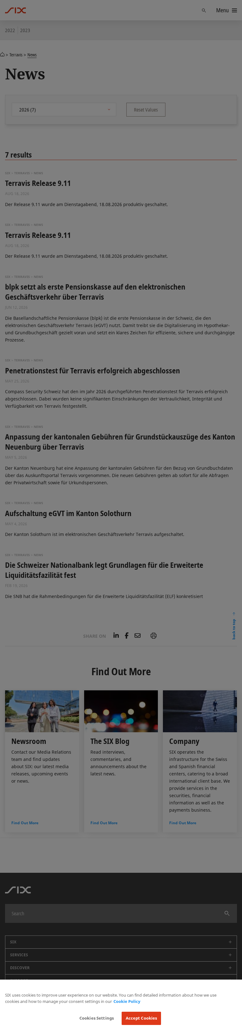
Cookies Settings (96, 1018)
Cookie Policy (126, 1001)
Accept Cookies (141, 1018)
